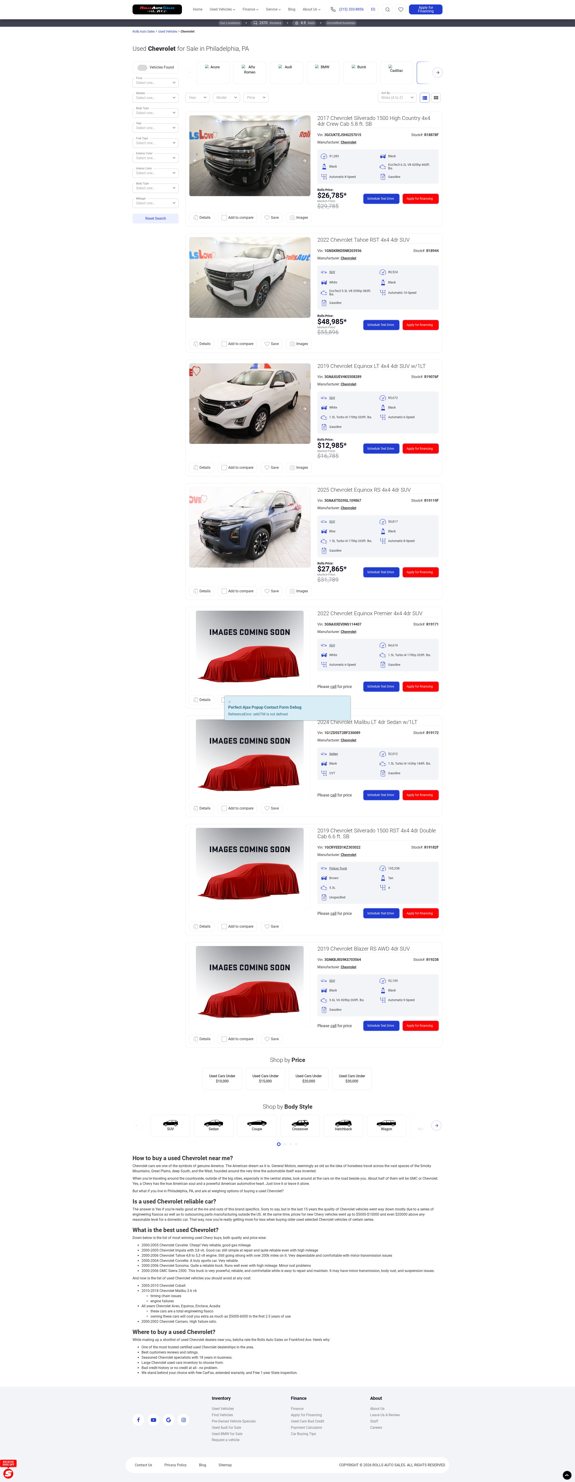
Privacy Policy (175, 1465)
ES (373, 9)
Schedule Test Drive (380, 198)
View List (424, 97)
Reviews (270, 23)
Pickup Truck (338, 868)
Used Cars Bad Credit (307, 1421)
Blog (202, 1465)
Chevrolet (348, 142)
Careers (376, 1427)
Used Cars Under (222, 1078)
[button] (279, 1144)
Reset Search (155, 218)
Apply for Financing (426, 9)
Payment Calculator (306, 1427)
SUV (332, 272)
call (333, 686)
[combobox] (156, 83)
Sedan (333, 754)
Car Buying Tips (303, 1434)
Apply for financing (420, 198)
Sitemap (225, 1465)
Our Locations (230, 23)
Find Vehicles (222, 1415)
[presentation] (190, 73)
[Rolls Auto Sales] (157, 10)
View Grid (436, 97)
